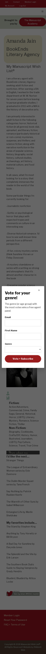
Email (8, 317)
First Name (11, 330)
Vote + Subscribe (23, 358)
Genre (8, 344)
